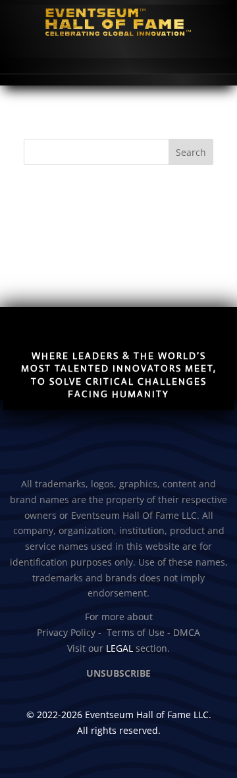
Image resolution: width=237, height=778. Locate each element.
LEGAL (119, 648)
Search (191, 152)
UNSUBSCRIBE (118, 673)
